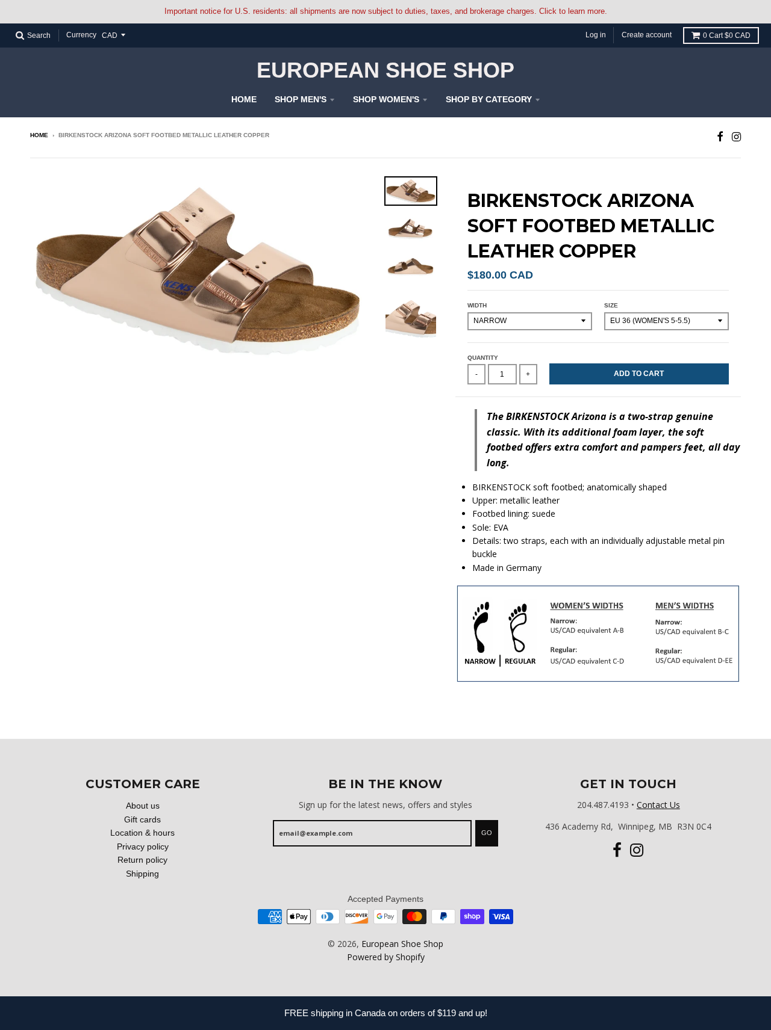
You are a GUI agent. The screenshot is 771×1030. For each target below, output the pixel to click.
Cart (727, 35)
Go (486, 832)
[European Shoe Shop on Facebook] (720, 136)
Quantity (482, 357)
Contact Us (658, 804)
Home (244, 99)
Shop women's (386, 99)
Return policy (142, 860)
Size (611, 305)
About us (143, 805)
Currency (81, 35)
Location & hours (142, 832)
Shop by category (489, 99)
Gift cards (142, 819)
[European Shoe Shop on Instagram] (736, 136)
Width (477, 305)
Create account (647, 35)
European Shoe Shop (385, 70)
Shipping (142, 873)
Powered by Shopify (386, 957)
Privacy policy (143, 846)
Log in (595, 35)
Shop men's (300, 99)
